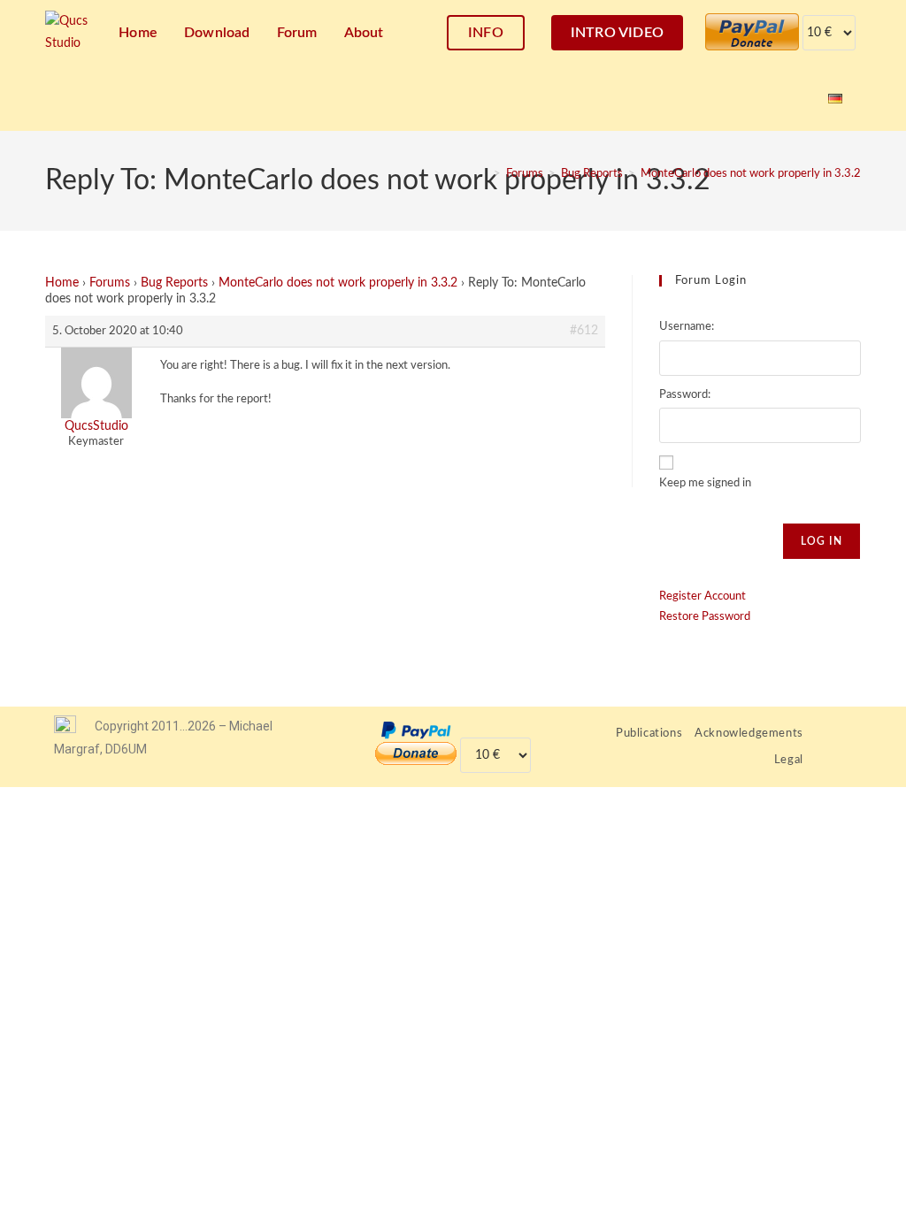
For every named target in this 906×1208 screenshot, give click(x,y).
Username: (686, 327)
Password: (684, 395)
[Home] (484, 174)
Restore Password (704, 617)
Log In (821, 541)
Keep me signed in (705, 483)
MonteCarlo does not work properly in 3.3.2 (751, 174)
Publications (649, 733)
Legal (788, 760)
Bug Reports (174, 283)
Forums (109, 283)
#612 (584, 331)
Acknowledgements (749, 733)
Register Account (702, 596)
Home (62, 283)
